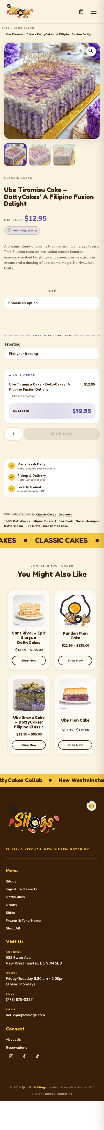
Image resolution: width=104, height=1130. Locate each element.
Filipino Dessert (44, 521)
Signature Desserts (21, 889)
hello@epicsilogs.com (25, 1015)
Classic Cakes (24, 28)
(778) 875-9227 (19, 999)
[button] (91, 51)
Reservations (16, 1048)
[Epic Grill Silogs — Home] (20, 11)
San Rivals (66, 521)
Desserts (65, 514)
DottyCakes (21, 521)
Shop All (13, 928)
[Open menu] (94, 11)
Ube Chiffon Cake (55, 526)
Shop (5, 28)
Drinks (11, 905)
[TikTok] (37, 1056)
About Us (13, 1040)
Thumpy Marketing (58, 1094)
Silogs (11, 881)
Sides (10, 913)
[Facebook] (24, 1056)
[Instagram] (11, 1056)
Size (52, 291)
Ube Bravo (33, 526)
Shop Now (62, 434)
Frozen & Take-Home (23, 921)
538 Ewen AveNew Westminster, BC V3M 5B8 (34, 960)
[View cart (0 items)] (81, 11)
